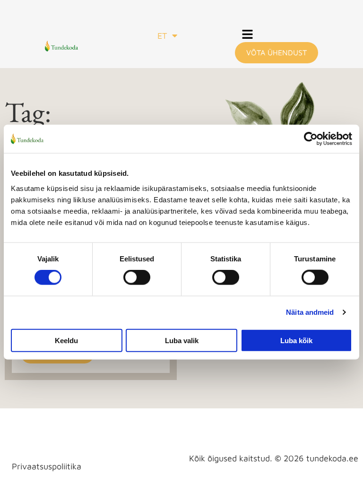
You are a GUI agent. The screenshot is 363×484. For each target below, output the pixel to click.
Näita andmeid (310, 312)
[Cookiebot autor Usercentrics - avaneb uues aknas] (310, 139)
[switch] (136, 277)
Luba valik (182, 340)
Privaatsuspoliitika (46, 466)
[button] (247, 35)
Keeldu (66, 340)
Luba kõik (296, 340)
